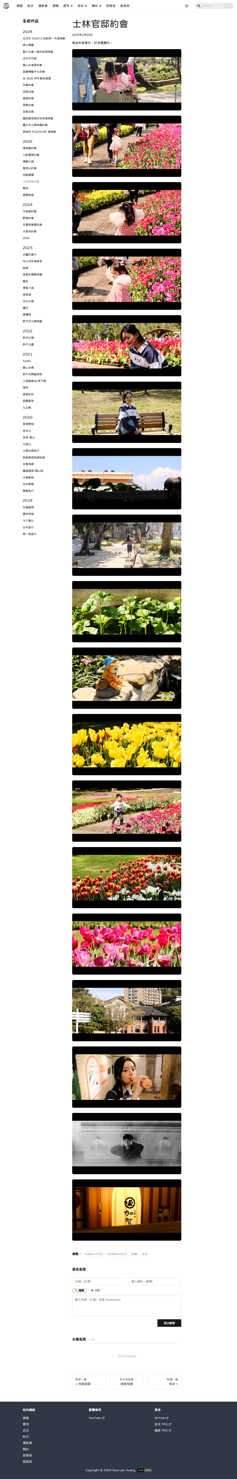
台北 (144, 1254)
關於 (26, 1449)
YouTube (95, 1418)
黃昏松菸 (28, 394)
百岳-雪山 (29, 437)
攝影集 (43, 5)
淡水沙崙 (28, 301)
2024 (26, 238)
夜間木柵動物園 (32, 274)
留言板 (125, 5)
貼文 (30, 5)
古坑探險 (28, 483)
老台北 (27, 430)
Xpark (27, 360)
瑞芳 (25, 387)
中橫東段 (28, 477)
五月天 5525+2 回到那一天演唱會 (44, 38)
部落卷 (111, 5)
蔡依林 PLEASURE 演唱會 (39, 131)
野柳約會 (28, 217)
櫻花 (25, 307)
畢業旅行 (28, 490)
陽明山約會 (30, 168)
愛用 (26, 1424)
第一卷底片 (30, 533)
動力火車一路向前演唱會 (38, 51)
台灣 (134, 1254)
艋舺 (25, 267)
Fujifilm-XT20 (94, 1254)
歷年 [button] (66, 5)
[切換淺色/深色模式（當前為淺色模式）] (187, 6)
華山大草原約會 (32, 64)
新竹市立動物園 (32, 321)
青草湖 (27, 294)
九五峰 (27, 407)
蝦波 (25, 188)
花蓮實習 (28, 507)
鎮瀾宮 (27, 314)
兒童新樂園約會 (32, 224)
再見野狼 (28, 424)
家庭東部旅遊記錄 (34, 457)
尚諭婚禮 (28, 174)
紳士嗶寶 (28, 45)
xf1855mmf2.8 (117, 1254)
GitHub (160, 1418)
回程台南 (28, 91)
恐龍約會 (28, 85)
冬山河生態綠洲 (32, 261)
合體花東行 (30, 254)
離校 (25, 281)
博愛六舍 (28, 287)
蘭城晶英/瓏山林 (33, 470)
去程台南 (28, 111)
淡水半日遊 (30, 58)
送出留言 (169, 1323)
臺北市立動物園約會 (35, 125)
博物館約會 (30, 148)
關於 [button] (95, 5)
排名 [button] (81, 5)
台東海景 (28, 464)
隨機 (55, 5)
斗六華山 (28, 520)
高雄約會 (28, 98)
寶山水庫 (28, 367)
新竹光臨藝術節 (32, 374)
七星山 (27, 444)
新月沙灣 (28, 337)
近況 (26, 1430)
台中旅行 (28, 527)
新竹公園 (28, 344)
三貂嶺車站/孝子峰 (34, 380)
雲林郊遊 (28, 513)
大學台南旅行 (31, 450)
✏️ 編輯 (79, 1290)
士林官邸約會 (31, 181)
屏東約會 (28, 104)
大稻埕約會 (30, 231)
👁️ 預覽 (95, 1290)
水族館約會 (30, 211)
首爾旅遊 (28, 194)
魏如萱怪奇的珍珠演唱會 (38, 118)
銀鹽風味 (28, 400)
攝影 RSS (161, 1430)
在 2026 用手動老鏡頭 (37, 78)
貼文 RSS (161, 1424)
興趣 (19, 5)
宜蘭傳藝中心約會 (34, 71)
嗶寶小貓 (28, 161)
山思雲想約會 (31, 154)
